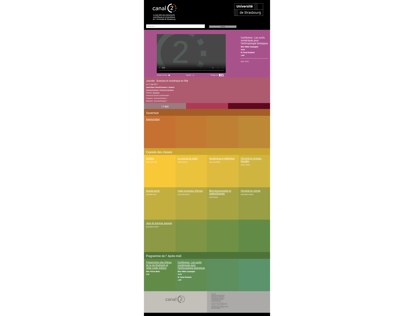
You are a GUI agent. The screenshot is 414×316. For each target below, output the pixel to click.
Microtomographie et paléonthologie (220, 192)
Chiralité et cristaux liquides (251, 160)
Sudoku (150, 158)
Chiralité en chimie (250, 190)
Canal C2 (213, 294)
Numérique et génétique (221, 158)
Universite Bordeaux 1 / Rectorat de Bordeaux (160, 90)
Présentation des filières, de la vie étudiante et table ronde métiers (159, 265)
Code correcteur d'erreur (190, 190)
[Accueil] (162, 12)
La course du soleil (188, 158)
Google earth (153, 190)
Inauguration (153, 119)
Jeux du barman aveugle (159, 223)
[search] (175, 26)
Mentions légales (215, 308)
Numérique (156, 93)
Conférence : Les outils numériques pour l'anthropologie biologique (191, 265)
